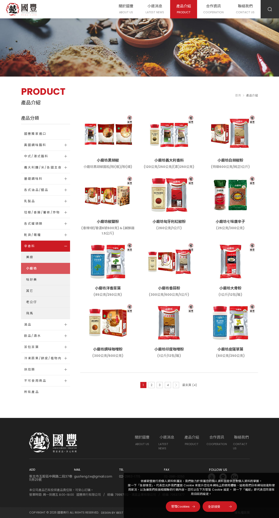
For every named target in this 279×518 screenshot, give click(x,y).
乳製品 (29, 201)
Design (106, 513)
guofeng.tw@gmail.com (93, 476)
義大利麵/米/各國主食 (43, 167)
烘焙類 (29, 369)
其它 (29, 291)
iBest (119, 513)
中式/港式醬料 (36, 156)
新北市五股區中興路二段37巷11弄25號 (50, 478)
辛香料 (29, 246)
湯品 (27, 324)
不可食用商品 (35, 380)
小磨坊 (31, 268)
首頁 (238, 95)
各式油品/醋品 (36, 190)
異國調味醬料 (35, 145)
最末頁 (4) (189, 385)
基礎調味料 (33, 178)
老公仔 (31, 302)
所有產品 (31, 392)
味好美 (31, 279)
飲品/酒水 (32, 336)
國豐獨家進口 (35, 134)
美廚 (29, 257)
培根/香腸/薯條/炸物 (42, 212)
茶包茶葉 (31, 347)
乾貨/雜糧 (32, 235)
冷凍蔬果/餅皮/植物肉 (43, 358)
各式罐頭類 (33, 223)
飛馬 (29, 313)
